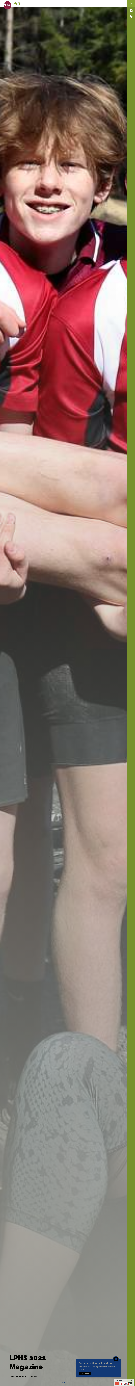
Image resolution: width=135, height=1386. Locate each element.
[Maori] (130, 1383)
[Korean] (126, 1383)
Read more (84, 1373)
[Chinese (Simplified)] (117, 1383)
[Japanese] (122, 1383)
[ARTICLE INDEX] (131, 10)
